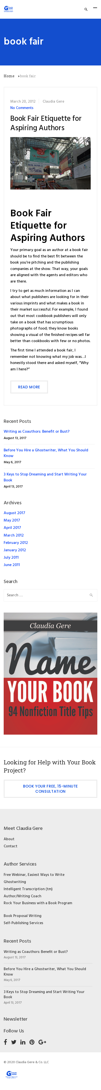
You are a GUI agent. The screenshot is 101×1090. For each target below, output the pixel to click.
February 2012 (16, 543)
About (9, 839)
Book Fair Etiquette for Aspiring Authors (45, 123)
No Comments (21, 108)
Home (9, 76)
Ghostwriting (15, 882)
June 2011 (12, 565)
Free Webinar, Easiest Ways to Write (34, 875)
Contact (10, 846)
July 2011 (11, 557)
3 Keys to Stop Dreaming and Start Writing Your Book (45, 477)
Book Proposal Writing (22, 916)
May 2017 (12, 520)
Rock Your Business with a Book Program (38, 903)
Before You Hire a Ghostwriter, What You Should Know (46, 453)
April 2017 (12, 528)
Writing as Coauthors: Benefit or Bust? (37, 431)
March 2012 (14, 535)
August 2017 (14, 513)
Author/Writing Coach (22, 896)
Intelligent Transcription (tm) (28, 889)
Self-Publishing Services (23, 923)
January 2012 (15, 550)
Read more (29, 387)
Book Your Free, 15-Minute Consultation (50, 789)
